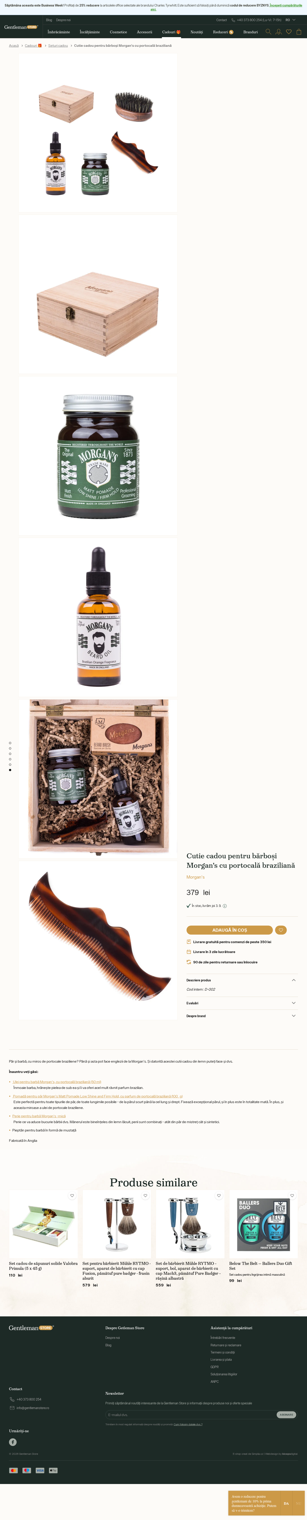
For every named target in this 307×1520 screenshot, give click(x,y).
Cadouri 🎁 (33, 45)
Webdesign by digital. (281, 1453)
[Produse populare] (288, 31)
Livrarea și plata (221, 1359)
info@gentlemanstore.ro (33, 1408)
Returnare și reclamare (226, 1345)
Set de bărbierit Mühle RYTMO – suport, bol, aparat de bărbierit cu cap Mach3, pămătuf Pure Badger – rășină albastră (188, 1271)
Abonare (286, 1414)
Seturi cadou (58, 45)
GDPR (215, 1367)
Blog (49, 20)
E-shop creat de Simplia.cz (248, 1453)
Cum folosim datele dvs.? (188, 1424)
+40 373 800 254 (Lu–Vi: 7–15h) (259, 20)
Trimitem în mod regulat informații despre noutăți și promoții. (153, 1424)
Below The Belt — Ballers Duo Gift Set (260, 1266)
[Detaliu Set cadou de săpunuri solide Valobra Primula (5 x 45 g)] (43, 1224)
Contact (221, 20)
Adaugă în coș (229, 930)
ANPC (215, 1381)
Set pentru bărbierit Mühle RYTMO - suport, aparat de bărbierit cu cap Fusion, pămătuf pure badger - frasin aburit (116, 1271)
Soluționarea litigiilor (224, 1374)
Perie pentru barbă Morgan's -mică (39, 1116)
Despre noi (63, 20)
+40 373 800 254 (29, 1399)
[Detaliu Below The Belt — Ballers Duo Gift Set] (263, 1224)
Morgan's (196, 876)
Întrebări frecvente (223, 1338)
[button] (281, 930)
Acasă (14, 45)
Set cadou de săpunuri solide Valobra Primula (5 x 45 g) (43, 1266)
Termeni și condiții (223, 1352)
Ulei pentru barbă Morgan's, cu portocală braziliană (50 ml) (56, 1082)
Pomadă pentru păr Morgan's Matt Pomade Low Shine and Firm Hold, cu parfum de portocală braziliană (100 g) (97, 1096)
